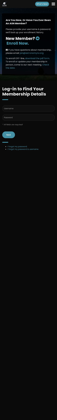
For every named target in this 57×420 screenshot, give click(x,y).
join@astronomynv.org (31, 53)
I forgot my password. (17, 146)
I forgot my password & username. (23, 149)
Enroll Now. (17, 43)
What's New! (42, 4)
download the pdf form (37, 58)
